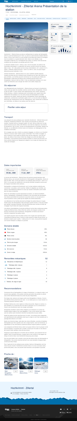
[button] (26, 152)
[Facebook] (70, 409)
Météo (19, 18)
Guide (7, 18)
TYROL (7, 12)
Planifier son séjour (26, 1)
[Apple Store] (69, 412)
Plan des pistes (41, 18)
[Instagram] (67, 409)
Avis (35, 18)
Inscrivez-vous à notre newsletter (16, 410)
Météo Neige (15, 1)
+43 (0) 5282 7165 (53, 391)
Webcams (24, 18)
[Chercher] (63, 1)
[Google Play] (62, 412)
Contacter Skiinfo (15, 409)
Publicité (23, 409)
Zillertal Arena (13, 15)
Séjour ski (64, 18)
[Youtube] (61, 409)
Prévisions (48, 18)
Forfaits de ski (56, 18)
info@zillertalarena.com (57, 392)
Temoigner (30, 18)
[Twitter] (64, 409)
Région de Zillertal (24, 15)
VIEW (16, 371)
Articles (36, 1)
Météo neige (13, 18)
